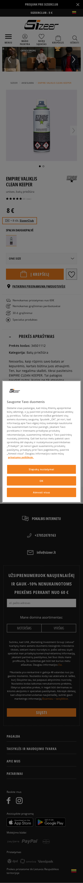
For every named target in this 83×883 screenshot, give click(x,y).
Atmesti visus (41, 492)
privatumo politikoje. (21, 457)
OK (41, 480)
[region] (41, 441)
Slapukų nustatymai (41, 469)
